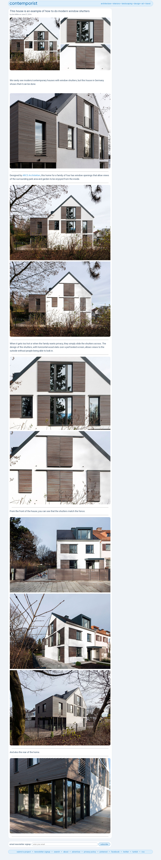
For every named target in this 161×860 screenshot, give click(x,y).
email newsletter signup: (20, 844)
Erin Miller (15, 14)
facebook (115, 852)
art (143, 3)
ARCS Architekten (31, 175)
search (57, 852)
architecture (106, 3)
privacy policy (90, 852)
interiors (116, 3)
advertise (76, 852)
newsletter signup (42, 852)
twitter (126, 852)
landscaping (127, 3)
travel (148, 3)
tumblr (135, 852)
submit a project (24, 852)
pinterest (104, 852)
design (137, 3)
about (65, 852)
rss (143, 852)
